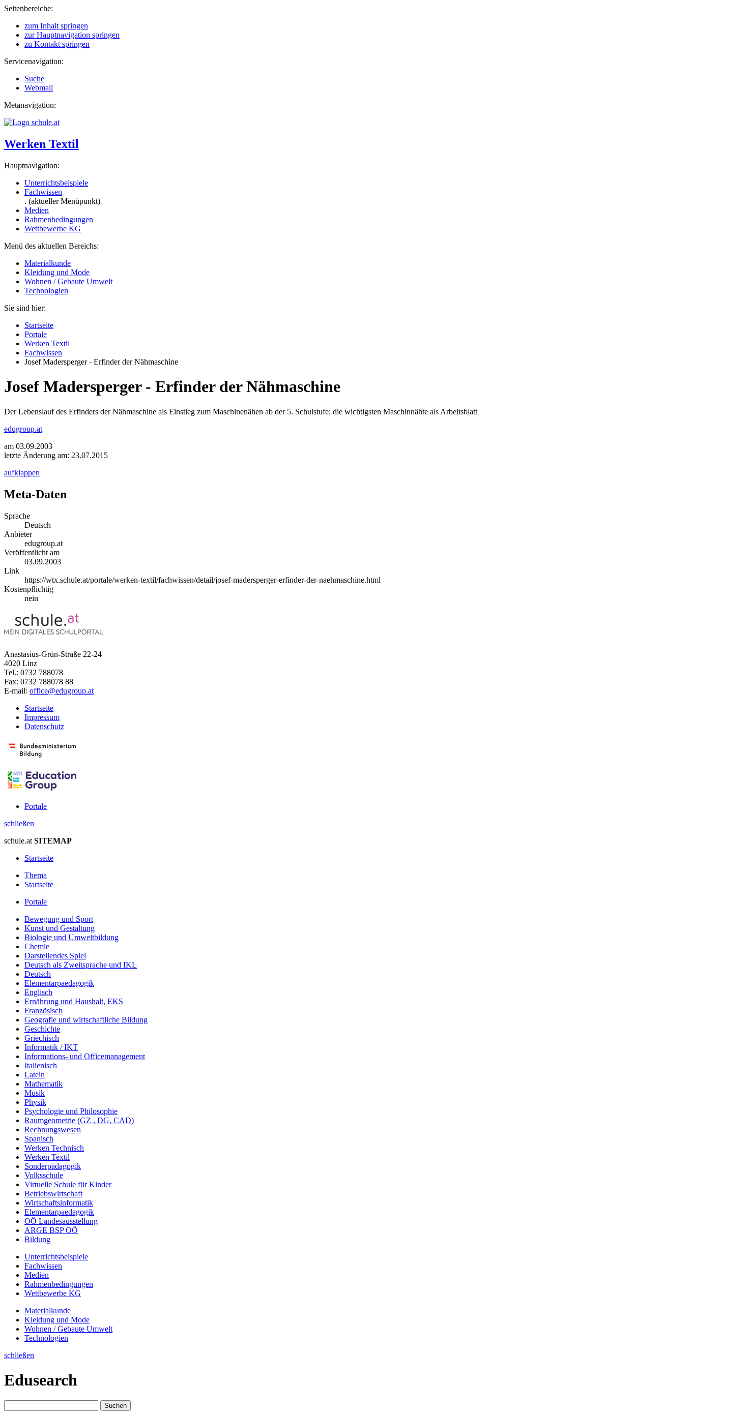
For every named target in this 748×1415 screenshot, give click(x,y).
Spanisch (38, 1138)
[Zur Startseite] (32, 122)
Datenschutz (44, 726)
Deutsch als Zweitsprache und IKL (80, 964)
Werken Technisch (54, 1147)
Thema (35, 875)
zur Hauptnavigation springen (72, 35)
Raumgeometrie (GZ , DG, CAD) (79, 1120)
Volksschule (43, 1175)
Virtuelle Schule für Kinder (67, 1184)
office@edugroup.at (62, 690)
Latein (34, 1074)
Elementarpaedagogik (59, 983)
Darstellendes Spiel (55, 955)
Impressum (42, 717)
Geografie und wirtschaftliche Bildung (86, 1019)
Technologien (46, 290)
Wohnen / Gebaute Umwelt (68, 281)
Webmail (38, 87)
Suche (34, 78)
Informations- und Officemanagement (84, 1056)
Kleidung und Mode (57, 272)
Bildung (37, 1239)
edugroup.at (23, 429)
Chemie (36, 946)
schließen (19, 823)
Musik (34, 1093)
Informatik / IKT (51, 1047)
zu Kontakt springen (57, 44)
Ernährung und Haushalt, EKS (73, 1001)
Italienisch (40, 1065)
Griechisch (41, 1038)
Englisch (38, 992)
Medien (36, 210)
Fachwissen (43, 192)
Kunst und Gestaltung (59, 928)
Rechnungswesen (52, 1129)
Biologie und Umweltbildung (71, 937)
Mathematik (43, 1083)
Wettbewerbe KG (52, 228)
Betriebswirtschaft (53, 1193)
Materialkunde (47, 263)
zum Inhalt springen (56, 25)
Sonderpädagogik (52, 1166)
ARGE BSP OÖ (51, 1230)
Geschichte (42, 1029)
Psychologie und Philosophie (71, 1111)
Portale (35, 334)
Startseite (38, 325)
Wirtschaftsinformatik (58, 1202)
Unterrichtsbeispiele (56, 182)
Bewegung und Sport (58, 919)
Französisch (43, 1010)
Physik (35, 1102)
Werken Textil (41, 143)
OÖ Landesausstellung (61, 1221)
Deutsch (37, 974)
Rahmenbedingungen (58, 219)
